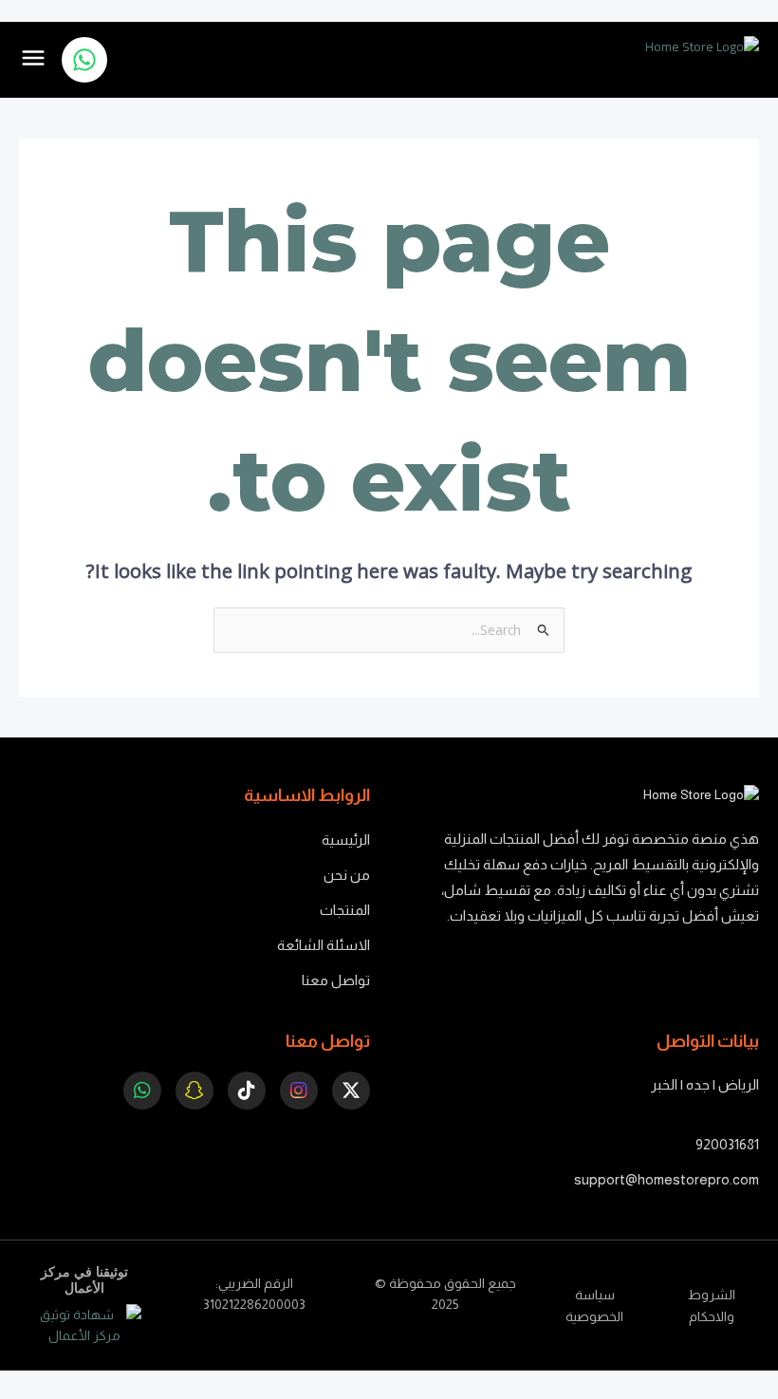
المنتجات (345, 910)
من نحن (347, 875)
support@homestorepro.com (666, 1179)
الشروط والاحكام (711, 1305)
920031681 (727, 1144)
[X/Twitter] (351, 1091)
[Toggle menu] (33, 59)
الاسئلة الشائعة (323, 945)
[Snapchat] (194, 1091)
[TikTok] (247, 1091)
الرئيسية (346, 839)
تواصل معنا (336, 980)
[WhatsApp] (84, 60)
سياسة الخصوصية (594, 1305)
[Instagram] (299, 1091)
